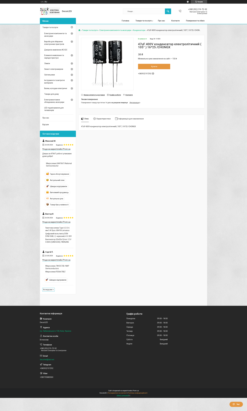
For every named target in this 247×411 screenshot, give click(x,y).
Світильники (49, 75)
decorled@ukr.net (47, 360)
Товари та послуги (144, 21)
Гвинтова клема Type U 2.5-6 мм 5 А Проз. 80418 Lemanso (57, 229)
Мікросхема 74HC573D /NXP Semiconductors (57, 267)
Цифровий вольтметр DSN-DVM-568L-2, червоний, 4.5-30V (58, 235)
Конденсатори (139, 30)
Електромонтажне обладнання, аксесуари (54, 101)
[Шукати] (168, 11)
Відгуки (45, 124)
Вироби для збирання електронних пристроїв (54, 43)
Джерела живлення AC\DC (55, 50)
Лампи (47, 63)
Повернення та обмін (195, 21)
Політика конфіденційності (137, 393)
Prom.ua (136, 391)
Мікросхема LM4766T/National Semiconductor (59, 164)
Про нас (161, 21)
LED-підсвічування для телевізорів (54, 109)
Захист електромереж (53, 69)
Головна (125, 21)
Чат (238, 404)
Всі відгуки (47, 290)
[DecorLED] (50, 11)
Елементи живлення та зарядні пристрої (54, 56)
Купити (154, 66)
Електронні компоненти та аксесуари (115, 30)
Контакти (175, 21)
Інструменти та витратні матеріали (54, 81)
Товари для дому (51, 94)
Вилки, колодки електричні (55, 88)
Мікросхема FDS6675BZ (55, 272)
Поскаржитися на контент (117, 393)
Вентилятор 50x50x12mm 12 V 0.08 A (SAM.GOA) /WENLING (58, 240)
